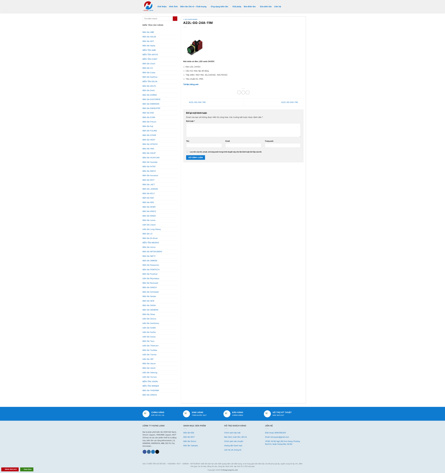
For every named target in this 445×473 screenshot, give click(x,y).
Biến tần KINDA (149, 216)
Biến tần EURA (149, 117)
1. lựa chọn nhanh (190, 19)
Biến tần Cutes (149, 72)
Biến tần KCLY (149, 193)
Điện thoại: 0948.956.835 (275, 433)
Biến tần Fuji (148, 126)
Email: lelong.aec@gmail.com (277, 437)
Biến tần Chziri (149, 63)
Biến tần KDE (148, 198)
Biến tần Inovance (150, 175)
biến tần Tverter (150, 354)
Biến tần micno (149, 247)
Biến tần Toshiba (150, 350)
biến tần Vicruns (150, 377)
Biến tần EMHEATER (151, 108)
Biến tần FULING (150, 130)
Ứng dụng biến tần (219, 6)
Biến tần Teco (148, 341)
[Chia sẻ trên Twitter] (243, 92)
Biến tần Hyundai (150, 162)
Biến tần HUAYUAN (151, 157)
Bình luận (190, 121)
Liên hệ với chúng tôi (232, 450)
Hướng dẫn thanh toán (233, 445)
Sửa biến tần (266, 6)
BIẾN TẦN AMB (149, 50)
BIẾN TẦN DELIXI (150, 81)
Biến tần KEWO (149, 207)
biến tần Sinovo (149, 319)
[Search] (301, 6)
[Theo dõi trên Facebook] (144, 452)
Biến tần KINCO (149, 211)
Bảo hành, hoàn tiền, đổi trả (235, 437)
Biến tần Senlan (149, 296)
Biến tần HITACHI (150, 144)
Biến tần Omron (189, 441)
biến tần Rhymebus (151, 278)
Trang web (269, 141)
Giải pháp (236, 6)
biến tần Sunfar (149, 332)
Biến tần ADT (148, 41)
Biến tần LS (147, 233)
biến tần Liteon (149, 225)
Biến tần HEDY (149, 140)
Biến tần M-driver (150, 238)
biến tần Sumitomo (151, 323)
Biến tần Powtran (150, 274)
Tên (187, 141)
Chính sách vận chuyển (233, 441)
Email (227, 141)
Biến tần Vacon (149, 363)
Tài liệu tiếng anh (191, 84)
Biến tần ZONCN (150, 395)
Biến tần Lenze (149, 220)
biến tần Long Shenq (152, 229)
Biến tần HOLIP (149, 153)
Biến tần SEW (148, 301)
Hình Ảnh (173, 6)
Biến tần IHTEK (149, 166)
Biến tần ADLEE (149, 37)
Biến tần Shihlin (149, 305)
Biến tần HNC (148, 148)
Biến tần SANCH (150, 287)
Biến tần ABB (148, 32)
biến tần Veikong (150, 372)
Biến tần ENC (148, 113)
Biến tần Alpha (149, 45)
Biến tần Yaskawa (190, 445)
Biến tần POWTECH (151, 269)
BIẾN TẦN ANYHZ (150, 54)
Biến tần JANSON (150, 189)
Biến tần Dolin (149, 90)
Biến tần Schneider (151, 292)
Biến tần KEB (148, 202)
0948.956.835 (11, 469)
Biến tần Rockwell (150, 283)
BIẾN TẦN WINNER (151, 386)
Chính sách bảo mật (232, 433)
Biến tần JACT (149, 184)
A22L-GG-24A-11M (196, 102)
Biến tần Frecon (149, 122)
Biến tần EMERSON (151, 104)
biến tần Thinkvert (151, 345)
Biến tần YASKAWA (151, 390)
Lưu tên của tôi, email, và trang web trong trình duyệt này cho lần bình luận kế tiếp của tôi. (226, 152)
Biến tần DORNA (150, 95)
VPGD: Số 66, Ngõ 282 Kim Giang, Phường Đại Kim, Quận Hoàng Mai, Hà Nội (282, 442)
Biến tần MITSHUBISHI (152, 251)
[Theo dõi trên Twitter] (153, 452)
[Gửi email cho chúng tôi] (157, 452)
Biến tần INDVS (149, 171)
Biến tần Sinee (149, 314)
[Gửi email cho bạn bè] (248, 92)
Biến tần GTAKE (149, 135)
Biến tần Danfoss (150, 77)
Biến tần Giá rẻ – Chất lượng (193, 6)
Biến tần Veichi (149, 368)
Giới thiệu (162, 6)
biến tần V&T (148, 359)
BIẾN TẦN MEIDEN (151, 242)
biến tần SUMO (149, 328)
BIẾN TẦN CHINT (150, 59)
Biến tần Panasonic (151, 265)
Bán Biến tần (250, 6)
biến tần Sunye (149, 337)
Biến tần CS (148, 68)
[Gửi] (175, 18)
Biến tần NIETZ (149, 256)
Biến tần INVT (148, 180)
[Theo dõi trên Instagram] (149, 452)
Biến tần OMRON (150, 260)
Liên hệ (277, 6)
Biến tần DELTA (149, 86)
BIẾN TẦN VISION (150, 381)
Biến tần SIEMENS (150, 310)
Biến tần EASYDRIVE (152, 99)
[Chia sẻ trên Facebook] (239, 92)
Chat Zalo (28, 469)
